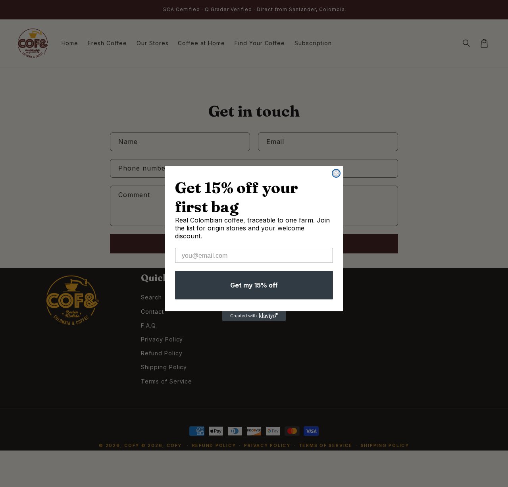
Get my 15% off (254, 285)
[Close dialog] (336, 173)
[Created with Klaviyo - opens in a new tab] (254, 316)
